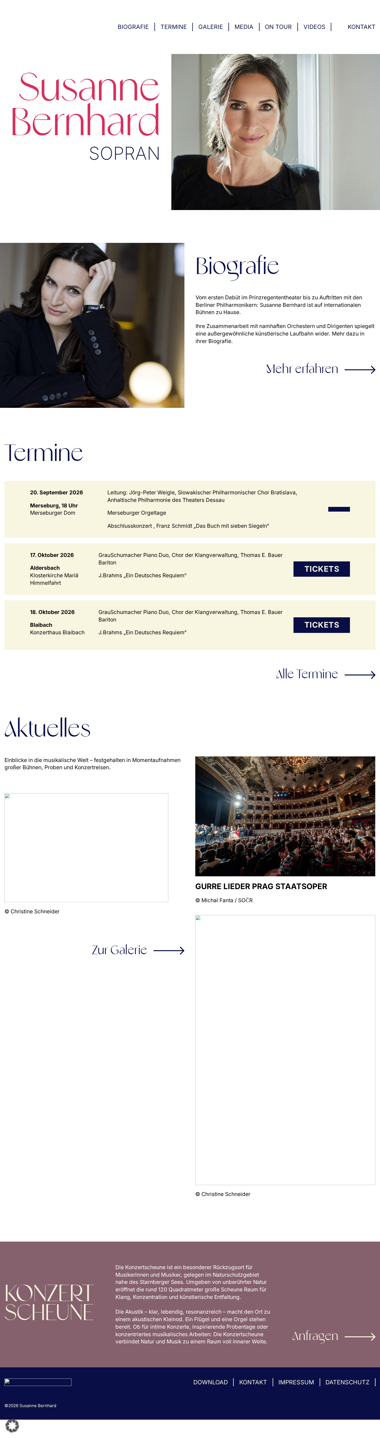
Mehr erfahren (302, 370)
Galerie (210, 26)
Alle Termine (307, 675)
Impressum (296, 1382)
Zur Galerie (119, 951)
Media (244, 26)
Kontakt (362, 26)
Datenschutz (347, 1382)
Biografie (133, 26)
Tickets (321, 569)
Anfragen (315, 1337)
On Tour (278, 26)
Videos (314, 26)
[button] (12, 1426)
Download (210, 1382)
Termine (174, 26)
